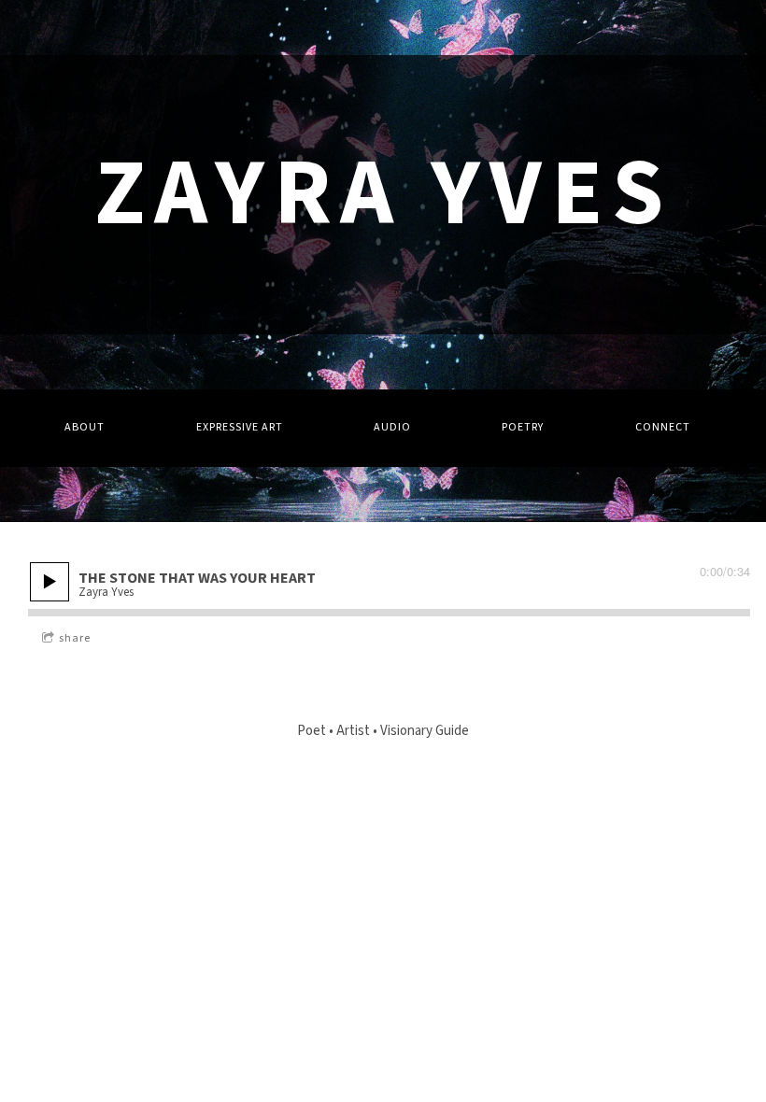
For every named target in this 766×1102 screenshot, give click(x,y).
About (84, 427)
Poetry (523, 427)
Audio (392, 427)
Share (75, 638)
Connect (662, 427)
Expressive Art (239, 427)
